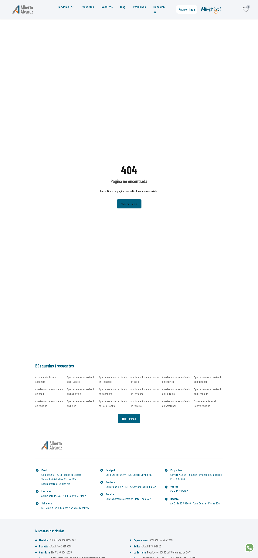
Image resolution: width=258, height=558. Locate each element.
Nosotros (107, 7)
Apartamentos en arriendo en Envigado (145, 391)
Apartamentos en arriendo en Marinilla (176, 379)
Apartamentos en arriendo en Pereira (145, 403)
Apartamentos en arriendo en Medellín (49, 403)
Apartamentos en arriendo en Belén (81, 403)
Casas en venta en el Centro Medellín (205, 403)
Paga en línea (186, 9)
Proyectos (87, 7)
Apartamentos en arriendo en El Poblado (208, 391)
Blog (122, 7)
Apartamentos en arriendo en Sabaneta (113, 391)
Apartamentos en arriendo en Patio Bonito (113, 403)
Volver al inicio (129, 204)
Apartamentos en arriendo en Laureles (176, 391)
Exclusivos (139, 7)
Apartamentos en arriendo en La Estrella (81, 391)
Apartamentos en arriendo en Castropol (176, 403)
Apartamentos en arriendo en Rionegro (113, 379)
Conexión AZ (159, 9)
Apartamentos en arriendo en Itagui (49, 391)
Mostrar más (129, 418)
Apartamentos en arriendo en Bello (145, 379)
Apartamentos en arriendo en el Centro (81, 379)
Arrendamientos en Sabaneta (45, 379)
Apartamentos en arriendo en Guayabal (208, 379)
